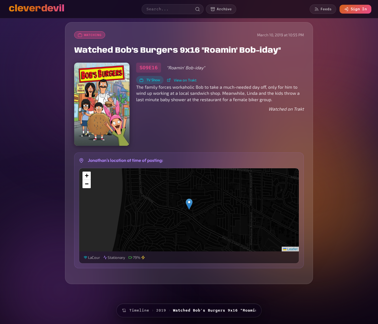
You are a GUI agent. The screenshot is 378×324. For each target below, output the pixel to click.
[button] (189, 204)
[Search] (197, 9)
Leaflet (291, 248)
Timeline (139, 310)
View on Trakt (185, 80)
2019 (161, 310)
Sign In (359, 9)
